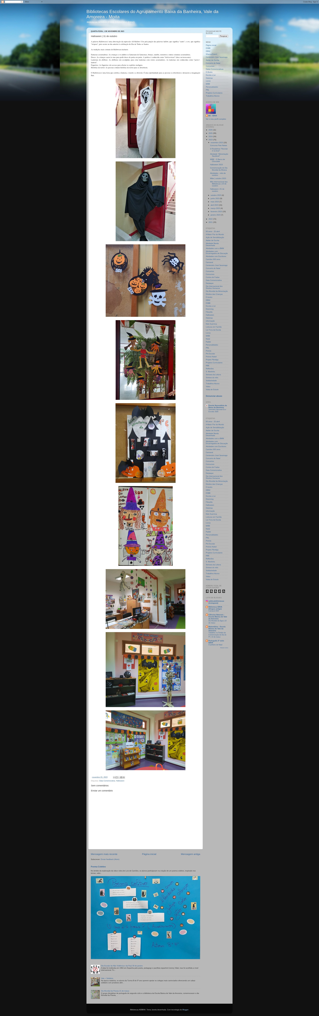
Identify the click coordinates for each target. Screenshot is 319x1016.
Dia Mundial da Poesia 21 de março (115, 991)
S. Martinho (210, 372)
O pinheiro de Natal (215, 645)
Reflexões (210, 369)
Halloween (120, 781)
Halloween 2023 (216, 165)
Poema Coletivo (98, 867)
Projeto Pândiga (212, 360)
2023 (211, 140)
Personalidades (212, 87)
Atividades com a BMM (215, 248)
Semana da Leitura (213, 375)
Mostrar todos (224, 647)
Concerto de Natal (213, 63)
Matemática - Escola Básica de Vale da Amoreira (217, 629)
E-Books (209, 72)
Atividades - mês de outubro (218, 174)
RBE (207, 366)
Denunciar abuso (214, 396)
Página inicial (149, 854)
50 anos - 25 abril (213, 231)
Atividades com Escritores (216, 256)
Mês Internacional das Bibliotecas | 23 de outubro (219, 184)
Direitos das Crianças (214, 294)
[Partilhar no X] (119, 777)
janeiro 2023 (216, 215)
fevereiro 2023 (217, 211)
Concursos (210, 66)
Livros (208, 81)
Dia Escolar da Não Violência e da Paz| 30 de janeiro (122, 966)
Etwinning (209, 309)
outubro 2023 (216, 195)
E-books (209, 297)
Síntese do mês (212, 378)
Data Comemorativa (107, 781)
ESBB (208, 48)
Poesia (208, 351)
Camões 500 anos (213, 259)
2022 (211, 219)
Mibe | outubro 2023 (218, 178)
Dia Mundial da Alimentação (217, 291)
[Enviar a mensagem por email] (114, 777)
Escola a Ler (211, 75)
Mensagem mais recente (104, 854)
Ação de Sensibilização (215, 237)
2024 (211, 136)
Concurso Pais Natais (218, 145)
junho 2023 (215, 198)
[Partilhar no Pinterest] (123, 777)
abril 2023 (215, 205)
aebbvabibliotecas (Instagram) (216, 602)
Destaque (209, 283)
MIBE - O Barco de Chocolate (217, 160)
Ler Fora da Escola (213, 330)
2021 (211, 222)
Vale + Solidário (107, 978)
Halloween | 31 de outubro (217, 190)
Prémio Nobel (211, 357)
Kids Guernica (211, 324)
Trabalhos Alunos (212, 96)
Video (208, 387)
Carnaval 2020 (213, 611)
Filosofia (209, 312)
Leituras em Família (214, 327)
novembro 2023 (217, 143)
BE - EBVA (212, 116)
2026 (211, 130)
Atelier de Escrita (212, 60)
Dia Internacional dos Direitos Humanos (214, 287)
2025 (211, 133)
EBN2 (208, 51)
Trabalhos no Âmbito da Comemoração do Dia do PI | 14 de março (217, 635)
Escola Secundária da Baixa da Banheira (217, 406)
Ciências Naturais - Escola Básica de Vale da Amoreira (217, 617)
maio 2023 (215, 202)
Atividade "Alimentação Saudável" (219, 155)
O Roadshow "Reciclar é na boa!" (219, 150)
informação (210, 321)
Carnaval (209, 262)
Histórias (209, 78)
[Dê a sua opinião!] (116, 777)
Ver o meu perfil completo (216, 119)
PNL (207, 90)
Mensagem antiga (190, 854)
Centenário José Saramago (217, 57)
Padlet (208, 342)
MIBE (208, 84)
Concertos (210, 271)
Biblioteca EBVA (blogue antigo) (215, 608)
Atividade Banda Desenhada (212, 244)
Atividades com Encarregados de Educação (217, 252)
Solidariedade (211, 381)
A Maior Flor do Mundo (215, 234)
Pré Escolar (210, 354)
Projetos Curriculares (214, 93)
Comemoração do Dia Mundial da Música (218, 169)
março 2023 (216, 208)
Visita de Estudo (212, 389)
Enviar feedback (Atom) (110, 859)
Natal (208, 339)
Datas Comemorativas (214, 69)
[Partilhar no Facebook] (121, 777)
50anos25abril (211, 54)
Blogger (185, 1010)
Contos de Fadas (212, 277)
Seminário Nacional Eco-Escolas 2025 (217, 411)
